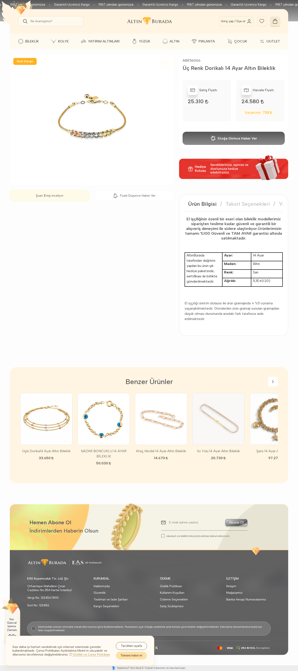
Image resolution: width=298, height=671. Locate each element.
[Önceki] (25, 381)
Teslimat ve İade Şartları (111, 599)
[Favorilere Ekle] (165, 63)
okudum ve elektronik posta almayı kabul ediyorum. (198, 536)
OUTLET (273, 41)
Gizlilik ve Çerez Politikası (91, 654)
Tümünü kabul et (131, 655)
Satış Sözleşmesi (171, 606)
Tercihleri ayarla (131, 645)
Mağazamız (234, 593)
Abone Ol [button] (236, 522)
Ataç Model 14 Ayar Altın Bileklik (161, 451)
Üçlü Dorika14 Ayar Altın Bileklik (46, 451)
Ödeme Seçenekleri (174, 599)
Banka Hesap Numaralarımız (246, 599)
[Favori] (261, 21)
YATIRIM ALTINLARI (104, 41)
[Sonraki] (273, 381)
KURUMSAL (101, 578)
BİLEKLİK (32, 41)
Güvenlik (100, 593)
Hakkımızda (102, 586)
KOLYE (63, 41)
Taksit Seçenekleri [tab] (248, 204)
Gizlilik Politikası (171, 586)
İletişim (231, 586)
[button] (24, 21)
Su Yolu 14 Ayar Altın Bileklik (218, 451)
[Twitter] (156, 647)
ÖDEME (165, 578)
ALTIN (174, 41)
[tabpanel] (234, 269)
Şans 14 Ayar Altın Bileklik (275, 451)
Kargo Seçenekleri (106, 606)
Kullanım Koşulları (172, 593)
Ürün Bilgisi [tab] (202, 204)
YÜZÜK (144, 41)
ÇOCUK (240, 41)
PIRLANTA (207, 41)
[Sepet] (275, 21)
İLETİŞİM (232, 578)
